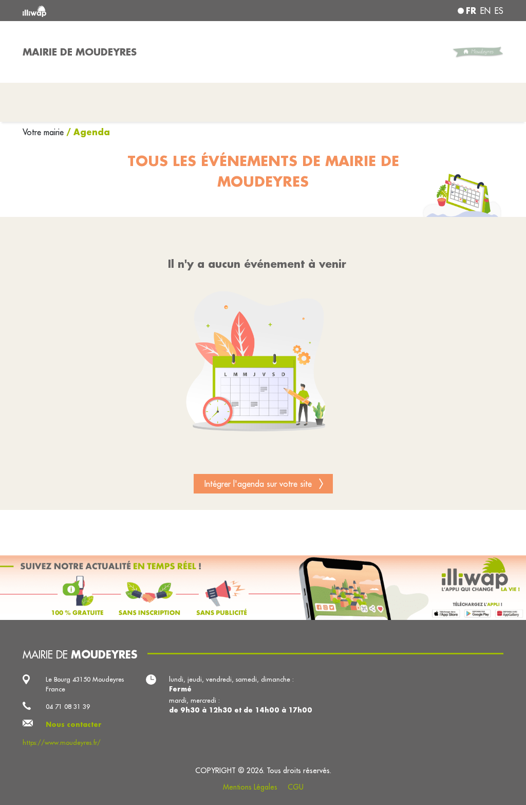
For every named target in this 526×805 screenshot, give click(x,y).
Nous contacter (74, 724)
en (485, 11)
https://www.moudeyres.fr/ (62, 742)
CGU (296, 787)
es (499, 11)
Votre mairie (44, 132)
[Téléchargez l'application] (263, 587)
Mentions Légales (250, 787)
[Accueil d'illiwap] (119, 10)
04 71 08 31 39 (68, 706)
